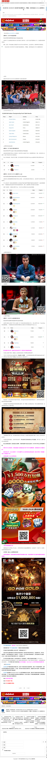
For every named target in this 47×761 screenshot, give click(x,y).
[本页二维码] (45, 757)
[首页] (45, 747)
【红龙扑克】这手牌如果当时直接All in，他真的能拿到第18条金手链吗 (29, 722)
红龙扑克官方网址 (9, 678)
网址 (3, 748)
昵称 (4, 742)
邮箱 (4, 745)
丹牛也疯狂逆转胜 (13, 647)
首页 (3, 2)
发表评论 (43, 5)
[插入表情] (42, 742)
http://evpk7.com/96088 (32, 661)
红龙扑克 (5, 672)
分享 (28, 688)
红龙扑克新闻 (6, 2)
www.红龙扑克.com (12, 33)
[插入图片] (44, 742)
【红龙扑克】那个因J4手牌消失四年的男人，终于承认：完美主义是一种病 (6, 722)
